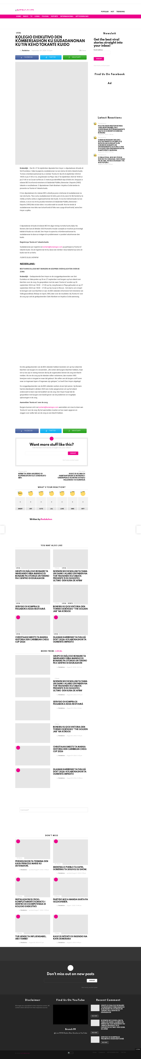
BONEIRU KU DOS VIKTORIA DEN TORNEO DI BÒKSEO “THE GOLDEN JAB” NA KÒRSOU (70, 609)
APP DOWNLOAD (82, 16)
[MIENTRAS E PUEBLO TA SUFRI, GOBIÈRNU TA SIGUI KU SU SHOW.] (70, 852)
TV (31, 16)
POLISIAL (45, 16)
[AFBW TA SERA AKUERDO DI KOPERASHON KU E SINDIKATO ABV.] (2, 529)
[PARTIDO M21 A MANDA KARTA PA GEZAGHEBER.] (70, 887)
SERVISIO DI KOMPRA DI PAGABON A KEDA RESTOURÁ (112, 1038)
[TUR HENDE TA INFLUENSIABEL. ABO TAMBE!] (32, 924)
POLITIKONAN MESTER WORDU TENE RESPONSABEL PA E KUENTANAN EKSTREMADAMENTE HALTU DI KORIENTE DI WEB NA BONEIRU (111, 129)
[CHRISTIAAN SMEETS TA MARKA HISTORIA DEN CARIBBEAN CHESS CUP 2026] (32, 625)
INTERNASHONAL (66, 16)
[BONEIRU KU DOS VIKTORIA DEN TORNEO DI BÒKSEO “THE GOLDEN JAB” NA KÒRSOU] (70, 594)
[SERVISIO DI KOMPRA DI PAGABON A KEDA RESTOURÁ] (32, 594)
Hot (112, 12)
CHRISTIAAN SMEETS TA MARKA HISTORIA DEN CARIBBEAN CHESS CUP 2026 (32, 639)
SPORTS (70, 603)
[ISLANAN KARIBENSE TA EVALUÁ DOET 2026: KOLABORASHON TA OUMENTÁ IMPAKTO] (70, 625)
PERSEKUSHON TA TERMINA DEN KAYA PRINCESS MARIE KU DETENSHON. (31, 863)
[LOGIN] (124, 16)
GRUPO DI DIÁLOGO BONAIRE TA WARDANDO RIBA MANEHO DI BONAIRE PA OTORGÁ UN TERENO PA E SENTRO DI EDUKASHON (113, 1009)
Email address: (98, 50)
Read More (94, 1016)
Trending (120, 12)
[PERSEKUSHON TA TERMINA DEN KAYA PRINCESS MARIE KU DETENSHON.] (32, 849)
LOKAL (37, 16)
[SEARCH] (121, 16)
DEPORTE (54, 16)
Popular (104, 12)
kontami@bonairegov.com (52, 247)
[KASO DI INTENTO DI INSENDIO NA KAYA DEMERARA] (70, 924)
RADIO (25, 16)
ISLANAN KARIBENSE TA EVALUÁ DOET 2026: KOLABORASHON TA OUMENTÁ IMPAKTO (69, 639)
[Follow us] (118, 16)
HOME (18, 16)
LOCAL (18, 568)
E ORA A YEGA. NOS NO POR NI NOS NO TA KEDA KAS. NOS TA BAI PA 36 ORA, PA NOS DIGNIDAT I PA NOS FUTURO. (111, 160)
